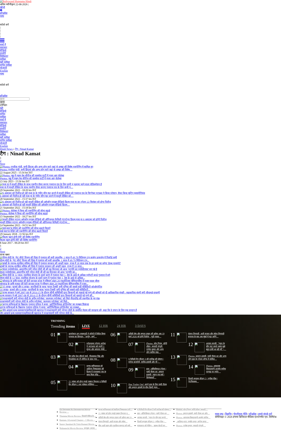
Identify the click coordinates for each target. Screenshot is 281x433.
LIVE (86, 325)
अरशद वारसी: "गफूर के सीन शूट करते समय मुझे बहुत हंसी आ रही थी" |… (216, 346)
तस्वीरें (3, 128)
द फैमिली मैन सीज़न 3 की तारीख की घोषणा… (154, 409)
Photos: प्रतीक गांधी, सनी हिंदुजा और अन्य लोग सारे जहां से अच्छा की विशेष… (36, 169)
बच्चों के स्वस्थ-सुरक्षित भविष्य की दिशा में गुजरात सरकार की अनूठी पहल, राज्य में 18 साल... (42, 266)
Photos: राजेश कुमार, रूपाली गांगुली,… (191, 425)
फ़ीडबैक (3, 13)
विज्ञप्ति (228, 414)
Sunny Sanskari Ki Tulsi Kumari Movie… (78, 424)
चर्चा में (3, 119)
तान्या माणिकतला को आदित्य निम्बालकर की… (115, 409)
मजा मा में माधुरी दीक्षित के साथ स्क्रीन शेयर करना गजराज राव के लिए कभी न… (36, 187)
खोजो (2, 7)
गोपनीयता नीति (240, 414)
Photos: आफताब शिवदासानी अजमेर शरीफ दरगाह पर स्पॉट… (216, 369)
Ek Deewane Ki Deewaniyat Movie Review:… (75, 410)
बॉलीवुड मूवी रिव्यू (67, 403)
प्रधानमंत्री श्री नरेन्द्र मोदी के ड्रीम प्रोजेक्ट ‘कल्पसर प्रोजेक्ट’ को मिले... (34, 301)
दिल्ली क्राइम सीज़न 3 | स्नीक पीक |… (151, 421)
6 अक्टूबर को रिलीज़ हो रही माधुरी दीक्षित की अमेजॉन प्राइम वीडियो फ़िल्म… (35, 204)
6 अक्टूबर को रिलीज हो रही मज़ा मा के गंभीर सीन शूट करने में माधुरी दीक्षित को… (37, 196)
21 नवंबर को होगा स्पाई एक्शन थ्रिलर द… (114, 413)
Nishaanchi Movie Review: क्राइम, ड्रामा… (78, 428)
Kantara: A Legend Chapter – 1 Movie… (77, 420)
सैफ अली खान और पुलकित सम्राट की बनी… (115, 425)
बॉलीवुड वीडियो (144, 403)
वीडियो (3, 111)
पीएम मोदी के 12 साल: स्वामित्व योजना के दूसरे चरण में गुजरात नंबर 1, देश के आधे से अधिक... (42, 278)
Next (2, 163)
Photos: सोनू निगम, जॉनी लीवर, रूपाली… (192, 409)
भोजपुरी (3, 143)
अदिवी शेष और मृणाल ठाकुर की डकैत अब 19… (116, 417)
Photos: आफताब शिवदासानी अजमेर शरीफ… (193, 417)
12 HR (103, 325)
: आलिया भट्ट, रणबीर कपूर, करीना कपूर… (192, 421)
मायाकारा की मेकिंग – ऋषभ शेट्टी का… (152, 425)
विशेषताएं (4, 131)
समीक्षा (3, 116)
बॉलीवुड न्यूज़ (104, 403)
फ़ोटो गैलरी (181, 403)
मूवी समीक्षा (5, 137)
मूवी (1, 108)
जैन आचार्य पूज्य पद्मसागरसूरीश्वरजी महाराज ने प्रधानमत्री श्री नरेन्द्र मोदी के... (37, 313)
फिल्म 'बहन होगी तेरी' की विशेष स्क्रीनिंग (18, 240)
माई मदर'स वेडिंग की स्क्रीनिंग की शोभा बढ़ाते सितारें (24, 231)
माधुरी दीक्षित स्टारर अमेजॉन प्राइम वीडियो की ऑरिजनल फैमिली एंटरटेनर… (35, 222)
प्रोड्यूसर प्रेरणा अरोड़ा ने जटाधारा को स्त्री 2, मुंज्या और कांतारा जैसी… (97, 346)
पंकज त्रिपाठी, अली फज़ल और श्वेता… (112, 421)
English (4, 146)
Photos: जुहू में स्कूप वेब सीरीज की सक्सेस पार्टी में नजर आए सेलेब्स (30, 178)
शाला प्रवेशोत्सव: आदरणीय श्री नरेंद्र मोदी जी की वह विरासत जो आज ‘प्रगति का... (38, 272)
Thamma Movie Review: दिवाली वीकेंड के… (78, 416)
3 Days (140, 325)
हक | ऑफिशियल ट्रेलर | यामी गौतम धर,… (153, 413)
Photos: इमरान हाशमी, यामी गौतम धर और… (193, 413)
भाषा (2, 16)
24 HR (121, 325)
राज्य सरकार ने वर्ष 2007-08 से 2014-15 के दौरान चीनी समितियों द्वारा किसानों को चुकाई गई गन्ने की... (47, 295)
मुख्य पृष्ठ (219, 414)
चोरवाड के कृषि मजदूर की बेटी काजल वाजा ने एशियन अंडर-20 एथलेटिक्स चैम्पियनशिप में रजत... (44, 283)
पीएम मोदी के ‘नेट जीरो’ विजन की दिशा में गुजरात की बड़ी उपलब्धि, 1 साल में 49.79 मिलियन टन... (44, 260)
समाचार (3, 122)
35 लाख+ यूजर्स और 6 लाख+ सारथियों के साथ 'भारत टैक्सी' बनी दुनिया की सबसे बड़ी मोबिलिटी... (45, 289)
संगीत (2, 114)
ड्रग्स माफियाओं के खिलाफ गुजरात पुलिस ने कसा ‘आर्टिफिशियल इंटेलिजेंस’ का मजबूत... (40, 307)
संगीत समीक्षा (6, 140)
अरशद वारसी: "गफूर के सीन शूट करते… (152, 417)
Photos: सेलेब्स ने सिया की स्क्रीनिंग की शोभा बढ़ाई (23, 213)
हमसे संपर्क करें (265, 414)
